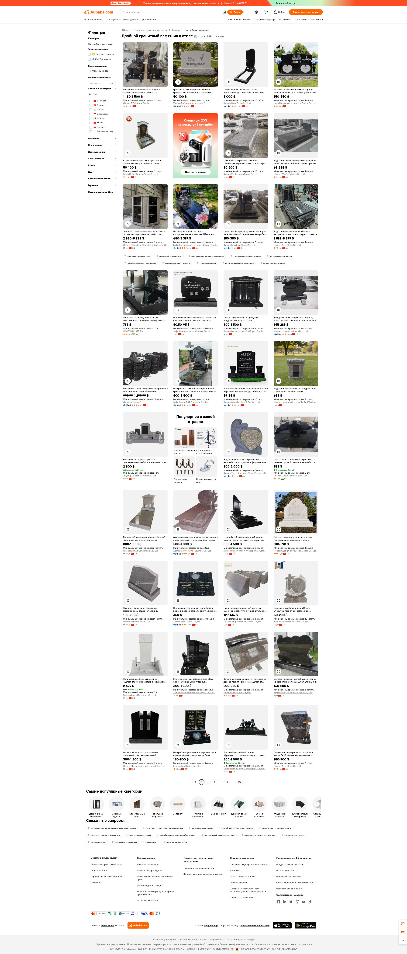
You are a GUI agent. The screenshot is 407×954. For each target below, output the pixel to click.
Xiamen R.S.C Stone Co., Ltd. (137, 103)
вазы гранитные (98, 842)
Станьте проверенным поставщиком (295, 882)
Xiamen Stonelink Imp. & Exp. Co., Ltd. (242, 402)
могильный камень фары (170, 256)
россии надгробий (207, 263)
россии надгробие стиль (138, 256)
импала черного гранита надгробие (207, 256)
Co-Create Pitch (99, 870)
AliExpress (158, 939)
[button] (224, 12)
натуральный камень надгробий (220, 835)
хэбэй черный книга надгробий (239, 263)
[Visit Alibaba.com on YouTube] (304, 902)
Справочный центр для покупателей (248, 864)
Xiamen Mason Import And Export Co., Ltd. (244, 331)
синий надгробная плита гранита (238, 828)
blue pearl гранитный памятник (105, 835)
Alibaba (125, 30)
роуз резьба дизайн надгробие (247, 256)
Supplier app (211, 925)
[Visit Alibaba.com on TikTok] (310, 902)
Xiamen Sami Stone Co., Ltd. (287, 245)
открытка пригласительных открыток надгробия (113, 828)
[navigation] (102, 406)
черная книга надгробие (274, 263)
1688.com (171, 939)
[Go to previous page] (195, 782)
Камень (176, 30)
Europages (249, 939)
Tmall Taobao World (187, 939)
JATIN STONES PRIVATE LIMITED (290, 475)
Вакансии (95, 882)
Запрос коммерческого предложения (202, 874)
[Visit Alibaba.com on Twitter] (291, 902)
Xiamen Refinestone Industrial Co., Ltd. (192, 103)
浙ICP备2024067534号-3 (284, 949)
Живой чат (235, 870)
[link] (403, 924)
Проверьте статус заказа (289, 876)
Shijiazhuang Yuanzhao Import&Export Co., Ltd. (195, 245)
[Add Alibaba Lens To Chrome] (138, 925)
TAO (228, 939)
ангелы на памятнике (294, 835)
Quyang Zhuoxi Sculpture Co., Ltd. (139, 475)
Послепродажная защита (150, 885)
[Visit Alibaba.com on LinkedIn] (284, 902)
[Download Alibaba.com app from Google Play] (305, 925)
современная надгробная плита (276, 828)
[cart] (266, 12)
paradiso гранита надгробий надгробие (178, 835)
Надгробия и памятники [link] (197, 30)
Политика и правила (147, 900)
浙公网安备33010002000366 (255, 949)
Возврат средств (238, 882)
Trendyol (237, 939)
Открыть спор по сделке (242, 876)
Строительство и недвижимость (150, 30)
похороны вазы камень (202, 828)
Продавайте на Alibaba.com (290, 864)
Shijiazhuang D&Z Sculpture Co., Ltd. (191, 402)
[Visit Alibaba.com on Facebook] (278, 902)
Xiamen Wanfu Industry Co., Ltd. (289, 174)
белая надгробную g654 (140, 835)
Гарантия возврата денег (149, 870)
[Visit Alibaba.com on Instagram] (297, 902)
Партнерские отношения (289, 888)
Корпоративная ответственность (108, 876)
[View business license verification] (232, 949)
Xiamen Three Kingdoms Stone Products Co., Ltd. (246, 473)
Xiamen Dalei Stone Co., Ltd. (237, 103)
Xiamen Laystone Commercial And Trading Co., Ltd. (296, 402)
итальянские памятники (126, 842)
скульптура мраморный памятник (259, 835)
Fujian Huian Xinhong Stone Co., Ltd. (140, 174)
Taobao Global (217, 939)
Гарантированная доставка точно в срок (154, 878)
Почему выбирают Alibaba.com (106, 864)
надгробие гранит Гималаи (177, 263)
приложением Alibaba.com (255, 925)
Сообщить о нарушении (242, 897)
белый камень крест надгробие (141, 263)
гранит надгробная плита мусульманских (164, 828)
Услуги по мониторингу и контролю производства (155, 893)
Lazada (203, 939)
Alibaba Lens (107, 925)
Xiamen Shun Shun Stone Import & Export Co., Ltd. (145, 245)
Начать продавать (285, 870)
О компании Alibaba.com (104, 858)
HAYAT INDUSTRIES (133, 331)
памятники (151, 842)
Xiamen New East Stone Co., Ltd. (239, 245)
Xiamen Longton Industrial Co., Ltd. (291, 331)
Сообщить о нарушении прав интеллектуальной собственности (248, 890)
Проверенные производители (198, 868)
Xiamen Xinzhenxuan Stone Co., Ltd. (241, 174)
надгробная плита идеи (281, 256)
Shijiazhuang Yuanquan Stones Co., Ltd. (192, 331)
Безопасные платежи (148, 864)
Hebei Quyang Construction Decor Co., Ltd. (295, 103)
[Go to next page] (246, 782)
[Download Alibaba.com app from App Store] (282, 925)
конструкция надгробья (176, 842)
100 (239, 782)
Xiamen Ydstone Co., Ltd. (135, 402)
